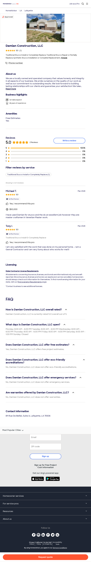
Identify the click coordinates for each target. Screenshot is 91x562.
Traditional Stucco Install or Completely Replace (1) (28, 174)
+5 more (64, 58)
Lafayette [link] (29, 11)
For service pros (10, 503)
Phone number (16, 63)
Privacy (31, 543)
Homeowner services (13, 496)
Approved (9, 17)
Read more (11, 89)
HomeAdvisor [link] (11, 11)
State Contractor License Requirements (22, 271)
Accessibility (57, 543)
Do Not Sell (47, 543)
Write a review (69, 140)
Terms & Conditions (60, 548)
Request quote (45, 557)
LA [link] (21, 11)
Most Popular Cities (11, 430)
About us (7, 519)
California (38, 543)
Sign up (45, 456)
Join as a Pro (74, 4)
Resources (8, 511)
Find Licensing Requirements (30, 282)
